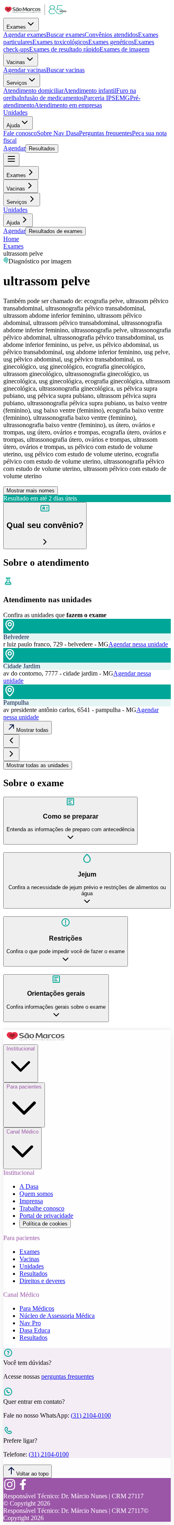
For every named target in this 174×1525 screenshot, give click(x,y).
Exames (16, 27)
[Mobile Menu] (11, 159)
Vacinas (15, 62)
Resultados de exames (56, 231)
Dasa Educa (34, 1330)
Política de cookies (45, 1224)
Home (11, 238)
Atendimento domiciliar (33, 90)
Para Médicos (36, 1308)
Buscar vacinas (65, 69)
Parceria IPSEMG (107, 97)
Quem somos (36, 1193)
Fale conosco (20, 133)
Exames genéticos (111, 41)
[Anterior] (11, 741)
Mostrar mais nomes (30, 491)
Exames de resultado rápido (64, 49)
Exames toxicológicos (60, 41)
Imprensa (31, 1201)
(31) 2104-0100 (91, 1415)
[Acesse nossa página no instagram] (9, 1488)
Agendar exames (24, 34)
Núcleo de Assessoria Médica (57, 1315)
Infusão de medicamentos (51, 97)
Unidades (15, 112)
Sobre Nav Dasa (58, 133)
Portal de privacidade (46, 1215)
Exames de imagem (124, 49)
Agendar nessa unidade (138, 644)
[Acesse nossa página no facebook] (22, 1488)
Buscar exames (65, 34)
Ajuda (13, 125)
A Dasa (28, 1186)
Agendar (14, 148)
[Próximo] (11, 754)
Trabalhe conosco (41, 1208)
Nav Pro (30, 1323)
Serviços (16, 83)
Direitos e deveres (42, 1280)
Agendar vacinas (24, 69)
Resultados (42, 148)
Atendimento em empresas (68, 105)
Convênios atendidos (111, 34)
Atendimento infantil (90, 90)
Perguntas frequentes (105, 133)
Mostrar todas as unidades (37, 765)
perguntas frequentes (67, 1376)
